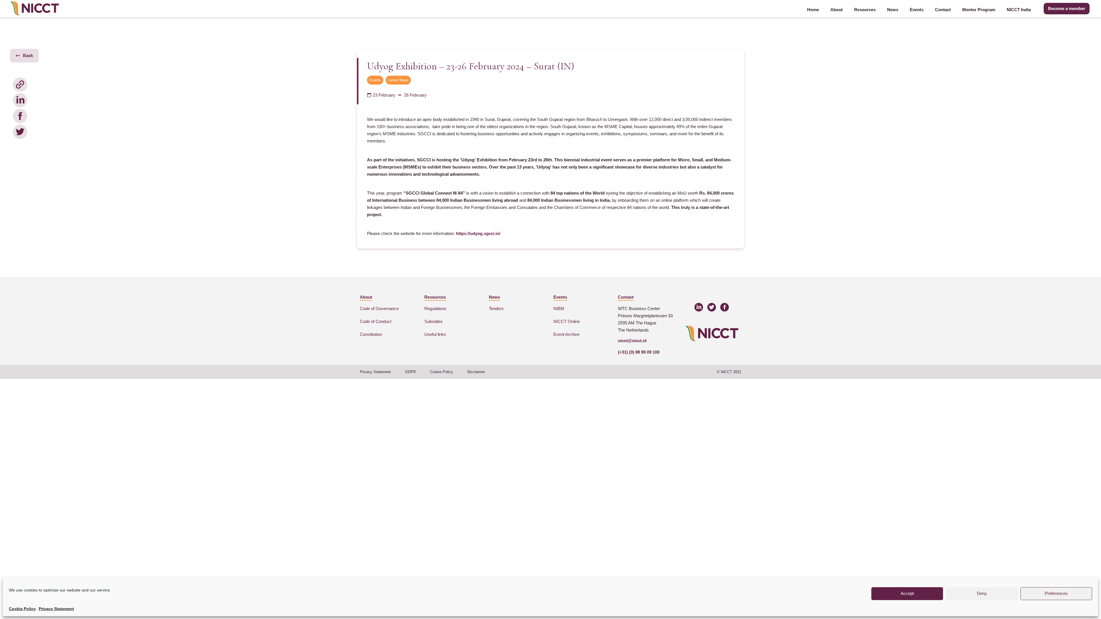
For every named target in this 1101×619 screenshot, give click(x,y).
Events (917, 9)
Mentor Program (978, 9)
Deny (982, 593)
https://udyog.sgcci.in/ (478, 233)
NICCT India (1019, 9)
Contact (943, 9)
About (836, 9)
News (892, 9)
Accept (907, 593)
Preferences (1056, 593)
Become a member (1066, 8)
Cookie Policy (22, 608)
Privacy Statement (56, 608)
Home (813, 9)
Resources (865, 9)
